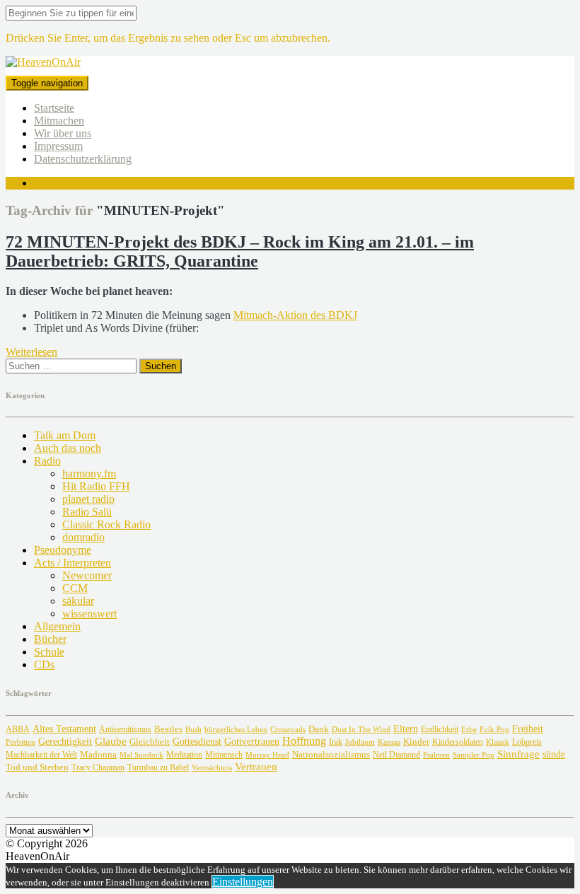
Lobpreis (527, 742)
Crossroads (288, 729)
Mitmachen (59, 121)
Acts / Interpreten (72, 563)
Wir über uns (62, 133)
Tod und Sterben (37, 767)
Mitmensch (224, 755)
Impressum (58, 146)
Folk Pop (494, 729)
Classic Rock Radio (106, 524)
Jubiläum (360, 742)
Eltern (405, 729)
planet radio (88, 499)
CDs (44, 664)
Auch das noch (67, 448)
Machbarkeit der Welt (41, 755)
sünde (554, 754)
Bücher (50, 639)
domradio (83, 537)
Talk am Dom (64, 435)
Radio (47, 461)
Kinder (416, 741)
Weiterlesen (31, 352)
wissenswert (89, 614)
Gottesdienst (197, 741)
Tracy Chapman (97, 767)
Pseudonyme (62, 550)
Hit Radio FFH (96, 486)
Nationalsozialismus (331, 755)
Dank (318, 729)
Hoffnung (304, 741)
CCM (75, 588)
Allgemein (57, 626)
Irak (335, 742)
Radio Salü (87, 512)
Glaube (111, 741)
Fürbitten (20, 742)
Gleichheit (149, 742)
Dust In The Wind (361, 729)
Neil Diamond (396, 754)
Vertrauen (256, 766)
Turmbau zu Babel (158, 767)
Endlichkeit (439, 729)
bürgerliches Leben (235, 729)
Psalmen (436, 754)
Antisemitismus (125, 729)
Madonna (98, 755)
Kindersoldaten (457, 742)
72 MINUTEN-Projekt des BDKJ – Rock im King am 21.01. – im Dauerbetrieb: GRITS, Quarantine (240, 251)
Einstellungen (242, 882)
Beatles (168, 729)
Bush (193, 729)
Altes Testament (64, 729)
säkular (78, 601)
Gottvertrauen (251, 741)
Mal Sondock (141, 754)
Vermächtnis (212, 767)
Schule (49, 652)
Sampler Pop (473, 755)
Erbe (469, 729)
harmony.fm (89, 474)
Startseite (54, 108)
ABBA (18, 729)
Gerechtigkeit (65, 741)
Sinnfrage (518, 754)
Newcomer (87, 575)
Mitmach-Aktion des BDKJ (295, 315)
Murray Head (267, 755)
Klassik (497, 742)
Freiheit (527, 728)
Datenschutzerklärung (83, 159)
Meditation (184, 755)
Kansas (389, 742)
